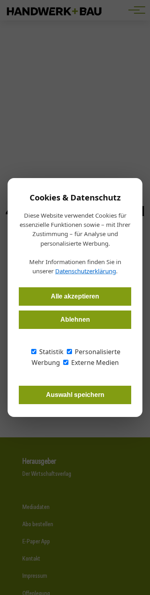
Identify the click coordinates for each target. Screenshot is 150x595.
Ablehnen (75, 319)
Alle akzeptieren (75, 296)
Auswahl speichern (75, 394)
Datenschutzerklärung (85, 271)
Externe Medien (94, 362)
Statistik (51, 351)
